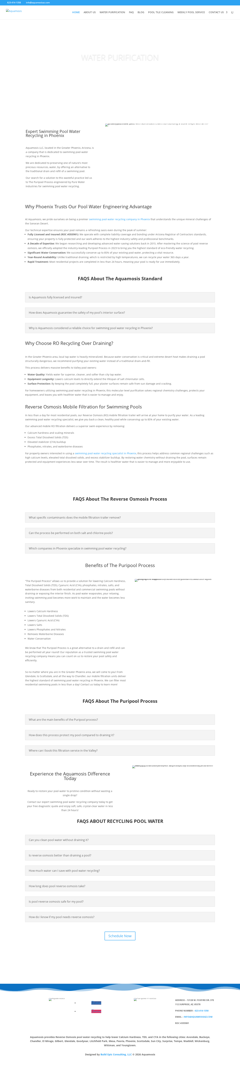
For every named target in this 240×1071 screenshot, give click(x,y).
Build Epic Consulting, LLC (116, 1054)
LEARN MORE (120, 70)
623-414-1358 (202, 1010)
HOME (76, 12)
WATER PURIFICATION (112, 12)
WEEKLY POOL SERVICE (191, 12)
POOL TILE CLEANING (161, 12)
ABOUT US (90, 12)
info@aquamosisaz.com (198, 1016)
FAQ (131, 12)
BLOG (141, 12)
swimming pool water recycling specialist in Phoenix (105, 453)
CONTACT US (216, 12)
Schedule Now (120, 936)
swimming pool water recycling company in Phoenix (119, 219)
